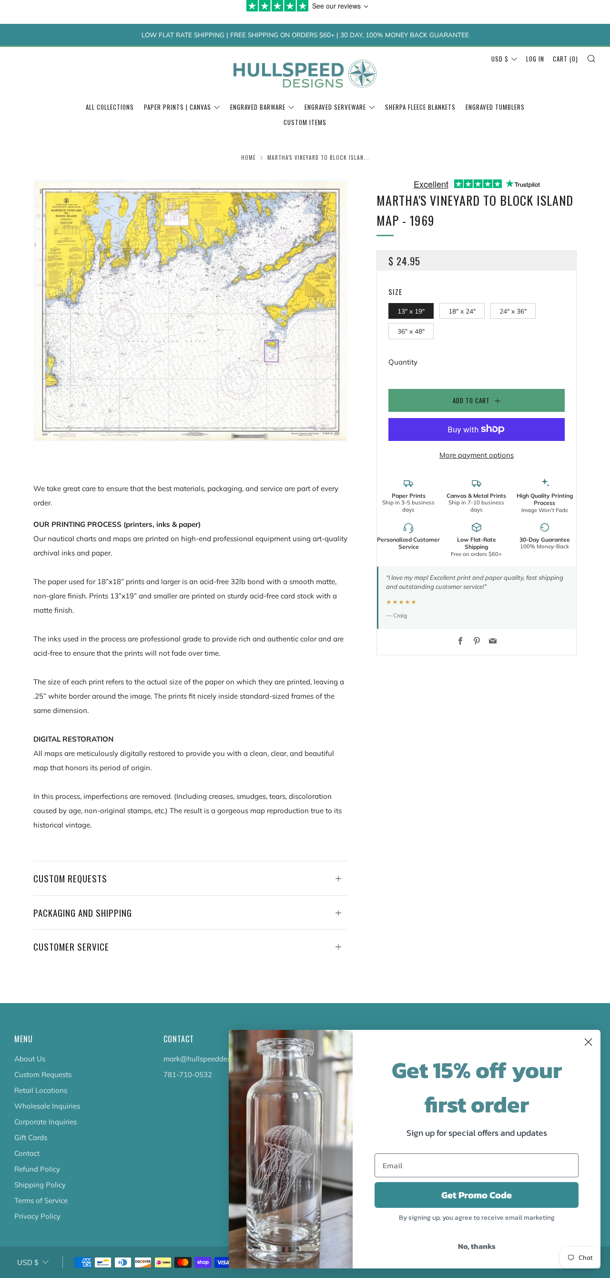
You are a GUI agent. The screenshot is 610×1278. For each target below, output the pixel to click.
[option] (190, 310)
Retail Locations (40, 1090)
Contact (27, 1153)
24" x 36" (513, 310)
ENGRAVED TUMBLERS (495, 107)
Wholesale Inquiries (47, 1105)
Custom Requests (42, 1074)
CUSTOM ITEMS (305, 122)
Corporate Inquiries (45, 1121)
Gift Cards (30, 1137)
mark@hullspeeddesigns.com (211, 1058)
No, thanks (477, 1246)
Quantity (402, 361)
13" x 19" (411, 310)
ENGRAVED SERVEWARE (335, 107)
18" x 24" (462, 310)
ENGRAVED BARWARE (257, 107)
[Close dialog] (588, 1042)
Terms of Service (41, 1200)
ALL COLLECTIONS (110, 107)
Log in (535, 58)
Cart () (565, 58)
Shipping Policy (40, 1184)
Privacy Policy (37, 1216)
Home (248, 157)
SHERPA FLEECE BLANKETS (420, 107)
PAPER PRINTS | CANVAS (177, 107)
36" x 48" (411, 331)
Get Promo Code (476, 1195)
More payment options (476, 454)
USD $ (499, 58)
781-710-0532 (187, 1074)
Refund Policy (37, 1168)
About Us (29, 1058)
